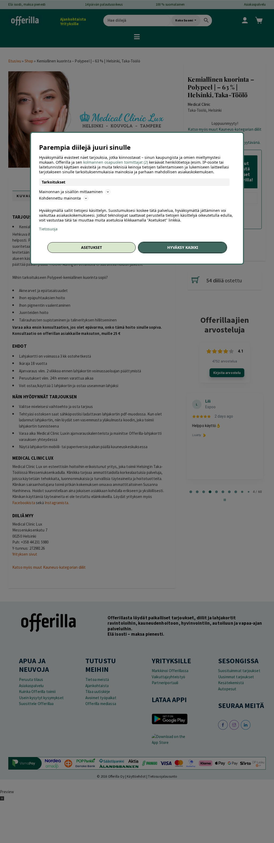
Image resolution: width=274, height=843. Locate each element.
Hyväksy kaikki (182, 247)
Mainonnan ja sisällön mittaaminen (71, 191)
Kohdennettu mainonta (60, 198)
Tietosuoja (48, 229)
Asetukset (91, 247)
